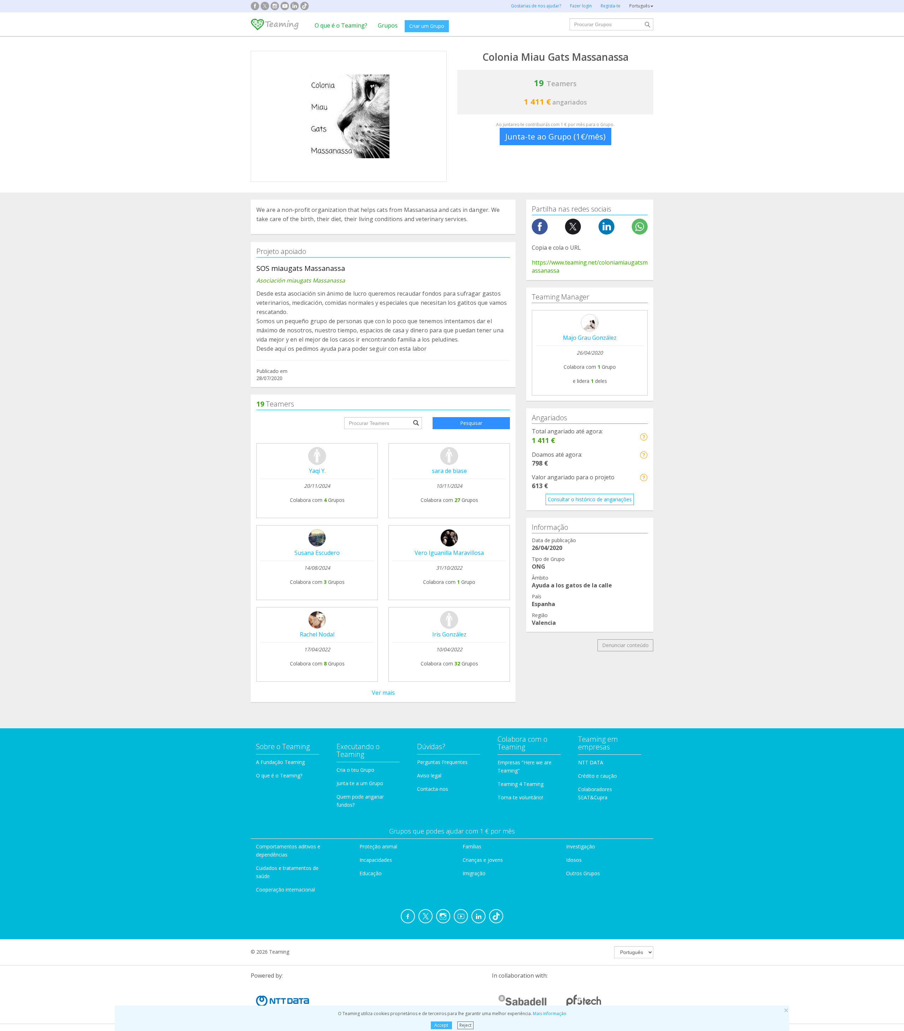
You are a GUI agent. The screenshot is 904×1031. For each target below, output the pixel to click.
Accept (441, 1025)
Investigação (580, 846)
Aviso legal (429, 775)
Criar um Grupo (426, 26)
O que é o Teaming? (341, 25)
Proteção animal (378, 846)
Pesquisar (471, 423)
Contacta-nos (432, 789)
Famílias (472, 846)
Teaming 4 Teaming (520, 784)
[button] (644, 437)
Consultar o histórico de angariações (590, 499)
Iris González (449, 634)
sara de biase (449, 471)
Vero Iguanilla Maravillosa (449, 553)
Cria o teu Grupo (355, 769)
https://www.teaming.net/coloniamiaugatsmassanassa (590, 266)
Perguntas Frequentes (442, 762)
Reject (465, 1025)
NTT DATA (590, 762)
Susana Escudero (317, 553)
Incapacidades (375, 860)
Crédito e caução (597, 775)
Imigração (474, 873)
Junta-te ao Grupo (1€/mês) (555, 136)
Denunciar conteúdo (625, 645)
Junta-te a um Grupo (360, 783)
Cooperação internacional (285, 889)
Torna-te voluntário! (520, 797)
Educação (370, 873)
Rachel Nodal (317, 634)
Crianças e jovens (483, 860)
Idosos (574, 860)
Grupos (388, 25)
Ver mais (383, 693)
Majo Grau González (590, 338)
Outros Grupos (583, 873)
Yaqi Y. (317, 471)
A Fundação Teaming (280, 762)
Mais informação (549, 1014)
